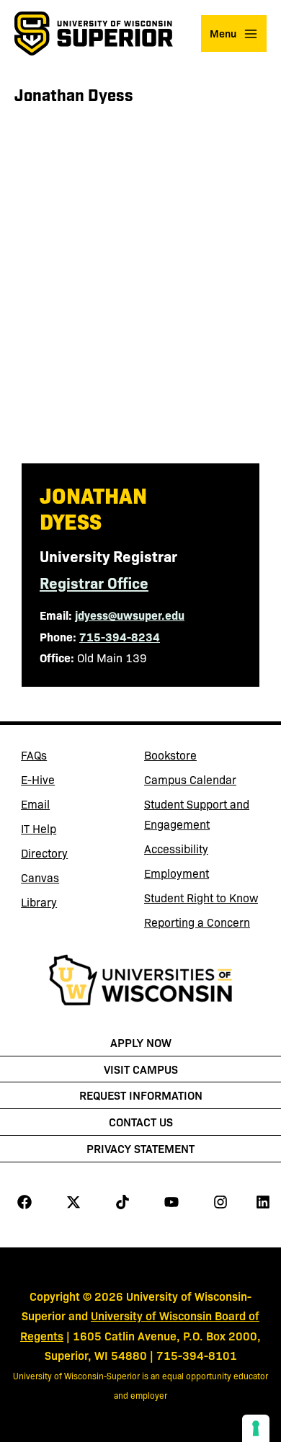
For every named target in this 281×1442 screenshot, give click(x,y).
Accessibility (176, 848)
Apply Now (140, 1042)
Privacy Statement (140, 1148)
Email (73, 806)
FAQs (34, 754)
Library (73, 904)
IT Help (73, 831)
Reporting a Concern (197, 922)
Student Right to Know (201, 897)
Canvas (73, 880)
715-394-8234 (119, 636)
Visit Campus (141, 1069)
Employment (176, 873)
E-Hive (73, 782)
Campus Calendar (190, 779)
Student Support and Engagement (196, 814)
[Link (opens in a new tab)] (140, 982)
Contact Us (141, 1121)
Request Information (140, 1095)
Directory (44, 852)
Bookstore (196, 757)
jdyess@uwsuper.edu (129, 615)
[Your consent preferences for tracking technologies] (255, 1428)
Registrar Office (94, 582)
